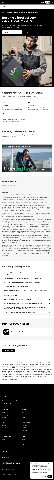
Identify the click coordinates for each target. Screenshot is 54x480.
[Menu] (52, 2)
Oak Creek (21, 12)
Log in (42, 2)
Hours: (4, 188)
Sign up (48, 2)
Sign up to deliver (8, 350)
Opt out (44, 476)
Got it (49, 476)
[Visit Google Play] (7, 463)
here (46, 472)
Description (5, 192)
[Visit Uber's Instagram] (10, 451)
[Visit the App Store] (16, 463)
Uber (3, 2)
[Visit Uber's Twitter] (13, 451)
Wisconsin (14, 12)
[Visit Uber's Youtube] (6, 451)
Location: (4, 185)
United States (6, 12)
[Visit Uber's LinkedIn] (3, 451)
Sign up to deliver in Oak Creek (12, 32)
